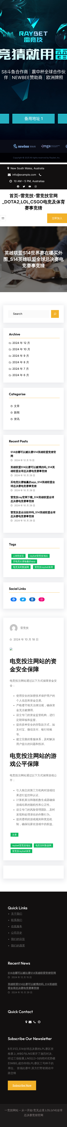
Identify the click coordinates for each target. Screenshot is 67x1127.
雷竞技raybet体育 (44, 567)
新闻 (17, 412)
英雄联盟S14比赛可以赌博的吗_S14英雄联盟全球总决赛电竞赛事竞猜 (33, 469)
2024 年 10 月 (21, 349)
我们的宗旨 (18, 939)
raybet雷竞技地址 (39, 555)
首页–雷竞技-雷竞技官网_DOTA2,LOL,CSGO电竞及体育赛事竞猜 (33, 202)
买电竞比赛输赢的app (24, 561)
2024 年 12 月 (21, 343)
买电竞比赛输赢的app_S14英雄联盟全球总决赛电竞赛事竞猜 (33, 484)
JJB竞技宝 (18, 555)
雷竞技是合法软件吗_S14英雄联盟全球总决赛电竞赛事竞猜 (33, 514)
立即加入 (57, 218)
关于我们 (16, 913)
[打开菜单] (3, 218)
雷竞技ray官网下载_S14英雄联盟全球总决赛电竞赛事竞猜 (32, 499)
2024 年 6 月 (20, 375)
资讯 (17, 419)
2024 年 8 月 (20, 362)
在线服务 (16, 926)
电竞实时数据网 (21, 567)
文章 (17, 406)
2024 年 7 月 (20, 368)
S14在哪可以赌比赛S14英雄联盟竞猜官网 (33, 453)
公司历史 (16, 932)
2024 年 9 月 (20, 355)
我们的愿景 (18, 945)
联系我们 (16, 920)
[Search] (55, 314)
